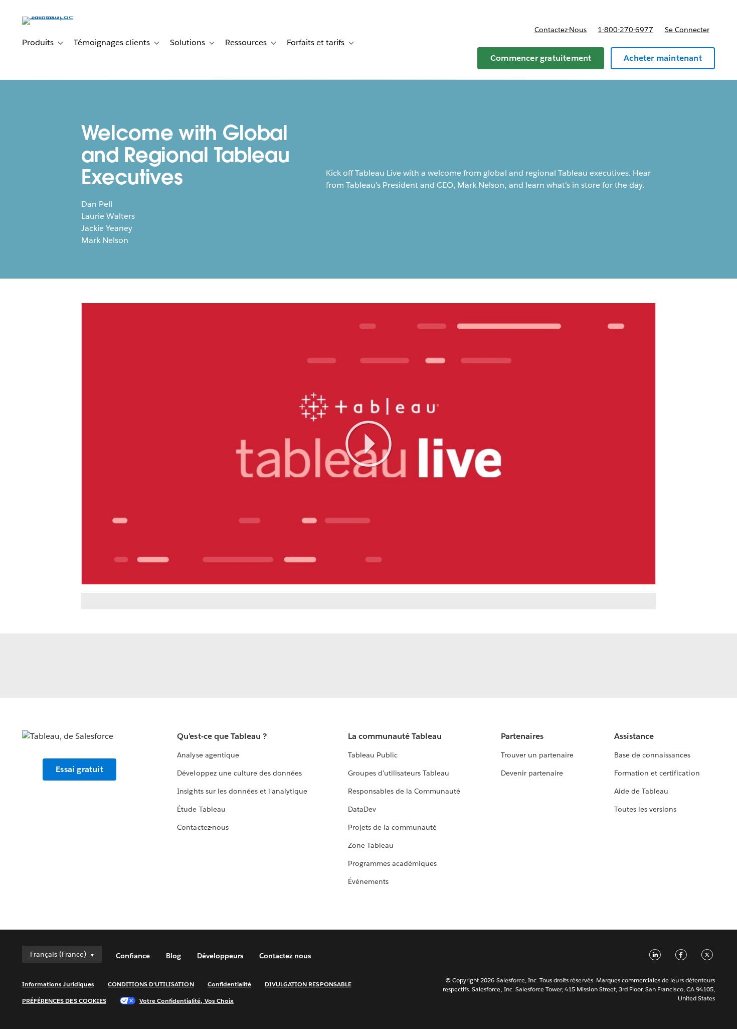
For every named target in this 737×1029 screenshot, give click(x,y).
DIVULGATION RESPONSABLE (308, 984)
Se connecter (687, 29)
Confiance (133, 955)
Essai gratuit (79, 769)
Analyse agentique (208, 754)
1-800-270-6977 (625, 29)
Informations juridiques (58, 984)
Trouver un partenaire (537, 754)
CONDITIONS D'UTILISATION (151, 984)
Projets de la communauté (392, 827)
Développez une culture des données (239, 773)
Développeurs (220, 955)
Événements (368, 881)
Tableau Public (373, 754)
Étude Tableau (201, 809)
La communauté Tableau (395, 736)
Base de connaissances (652, 754)
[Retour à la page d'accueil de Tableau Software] (59, 16)
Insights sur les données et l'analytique (242, 791)
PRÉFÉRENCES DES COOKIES (64, 1000)
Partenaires (522, 736)
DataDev (362, 809)
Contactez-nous (560, 29)
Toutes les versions (645, 809)
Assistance (634, 736)
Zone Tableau (371, 845)
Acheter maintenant (663, 58)
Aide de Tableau (641, 791)
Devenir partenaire (532, 773)
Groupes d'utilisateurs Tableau (399, 773)
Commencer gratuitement (540, 58)
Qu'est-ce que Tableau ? (221, 736)
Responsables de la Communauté (404, 791)
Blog (173, 955)
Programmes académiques (392, 863)
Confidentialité (229, 984)
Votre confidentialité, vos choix (186, 1000)
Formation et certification (657, 773)
